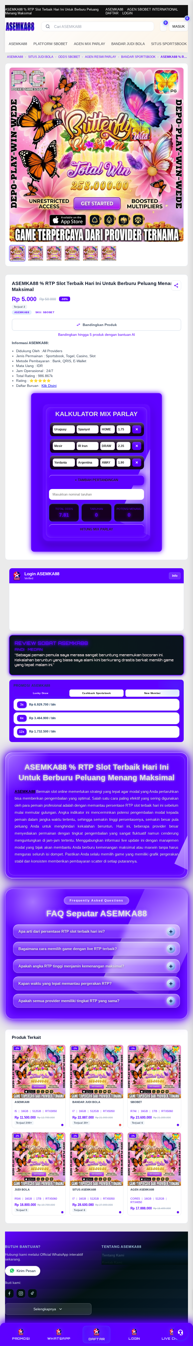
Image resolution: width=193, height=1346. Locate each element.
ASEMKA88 (114, 9)
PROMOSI (21, 1338)
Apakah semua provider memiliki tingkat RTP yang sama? (68, 1001)
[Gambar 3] (54, 253)
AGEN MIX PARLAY (89, 44)
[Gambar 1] (17, 253)
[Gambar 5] (90, 253)
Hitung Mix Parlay (96, 529)
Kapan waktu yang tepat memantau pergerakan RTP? (65, 983)
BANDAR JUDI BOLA (128, 44)
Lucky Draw (40, 693)
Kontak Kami (112, 1263)
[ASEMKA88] (20, 26)
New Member (152, 693)
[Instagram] (21, 1293)
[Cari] (47, 26)
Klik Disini (49, 386)
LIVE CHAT (172, 1338)
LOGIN (127, 13)
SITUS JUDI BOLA (40, 56)
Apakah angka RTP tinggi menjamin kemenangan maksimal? (71, 966)
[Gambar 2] (36, 253)
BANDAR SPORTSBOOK (138, 56)
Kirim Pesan (26, 1271)
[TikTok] (32, 1293)
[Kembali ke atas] (181, 1320)
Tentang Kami (113, 1255)
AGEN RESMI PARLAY (100, 56)
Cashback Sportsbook (96, 693)
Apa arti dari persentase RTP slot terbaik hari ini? (61, 931)
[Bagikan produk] (176, 285)
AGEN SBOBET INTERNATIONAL (152, 9)
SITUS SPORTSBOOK (169, 44)
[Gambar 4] (72, 253)
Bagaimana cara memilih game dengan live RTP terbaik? (67, 949)
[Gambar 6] (109, 253)
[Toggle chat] (180, 1332)
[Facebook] (9, 1293)
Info (174, 576)
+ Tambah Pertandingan (96, 480)
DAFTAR (112, 13)
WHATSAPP (58, 1338)
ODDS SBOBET (69, 56)
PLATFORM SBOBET (50, 44)
